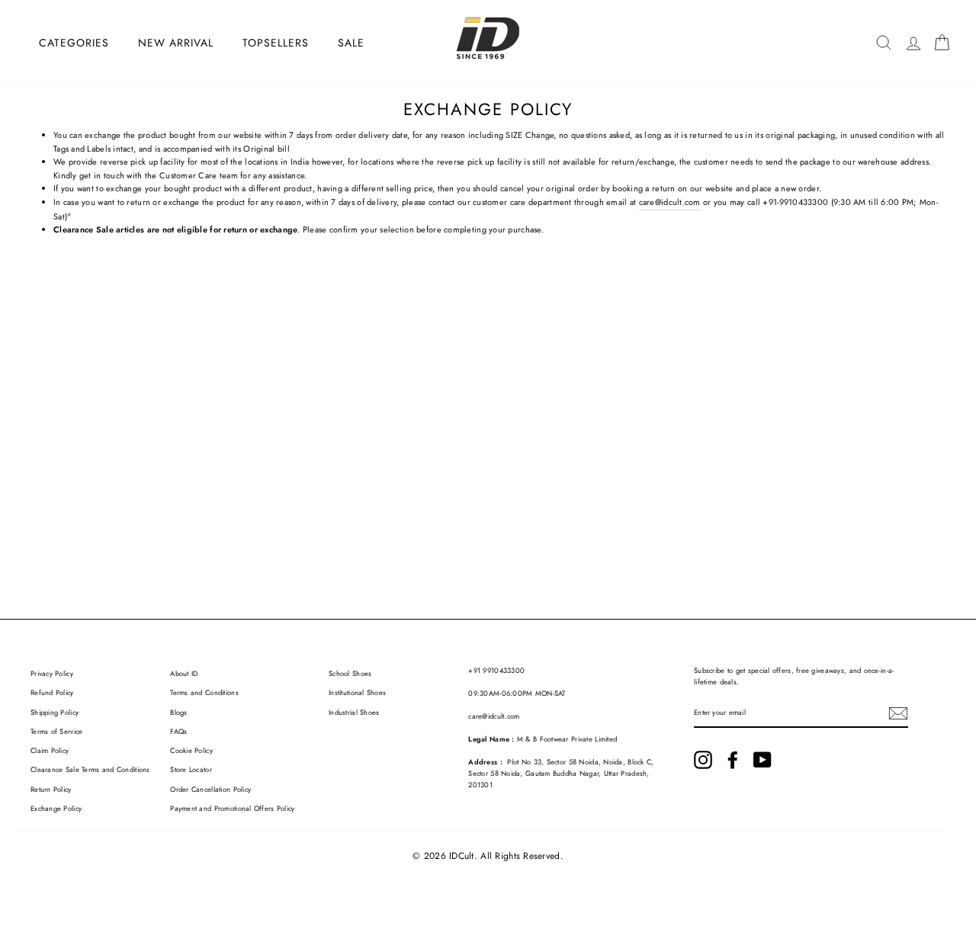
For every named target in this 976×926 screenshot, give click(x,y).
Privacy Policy (51, 673)
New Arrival (176, 42)
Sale (351, 42)
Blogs (178, 712)
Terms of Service (56, 731)
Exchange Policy (56, 808)
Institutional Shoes (357, 692)
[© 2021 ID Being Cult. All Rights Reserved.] (703, 760)
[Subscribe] (898, 713)
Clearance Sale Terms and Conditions (90, 769)
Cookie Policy (191, 750)
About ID (183, 673)
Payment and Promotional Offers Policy (232, 808)
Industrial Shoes (354, 712)
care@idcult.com (670, 202)
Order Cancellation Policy (210, 789)
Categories (74, 42)
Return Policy (51, 789)
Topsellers (275, 42)
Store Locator (191, 769)
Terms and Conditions (204, 692)
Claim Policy (49, 750)
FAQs (178, 731)
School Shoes (350, 673)
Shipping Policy (54, 712)
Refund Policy (52, 692)
